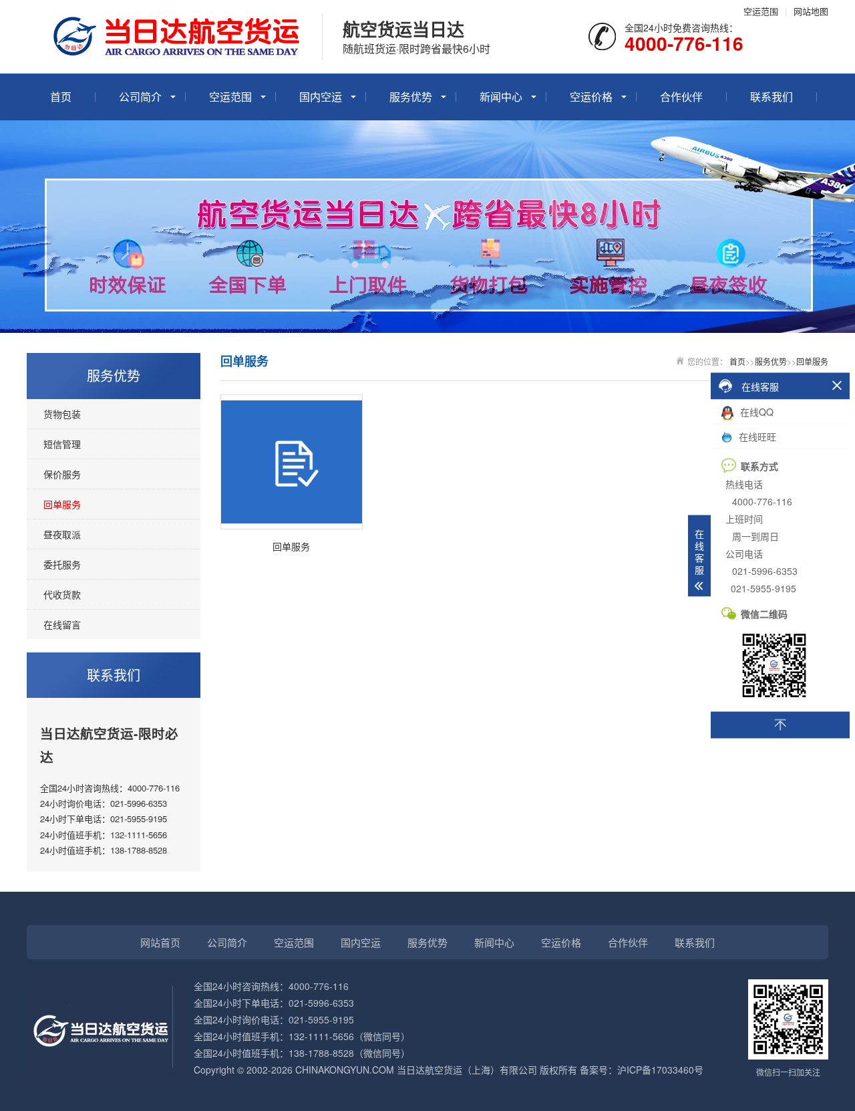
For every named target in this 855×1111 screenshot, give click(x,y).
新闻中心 (501, 96)
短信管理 (62, 444)
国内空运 (320, 96)
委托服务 (62, 564)
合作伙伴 (681, 96)
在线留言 (62, 624)
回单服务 (62, 504)
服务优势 (410, 96)
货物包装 (62, 413)
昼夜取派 (62, 534)
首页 (60, 96)
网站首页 (160, 942)
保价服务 (62, 474)
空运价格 (591, 96)
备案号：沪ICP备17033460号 (641, 1069)
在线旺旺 (756, 436)
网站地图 (811, 11)
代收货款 (62, 594)
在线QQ (755, 411)
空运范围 (760, 11)
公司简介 (140, 96)
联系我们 (771, 96)
